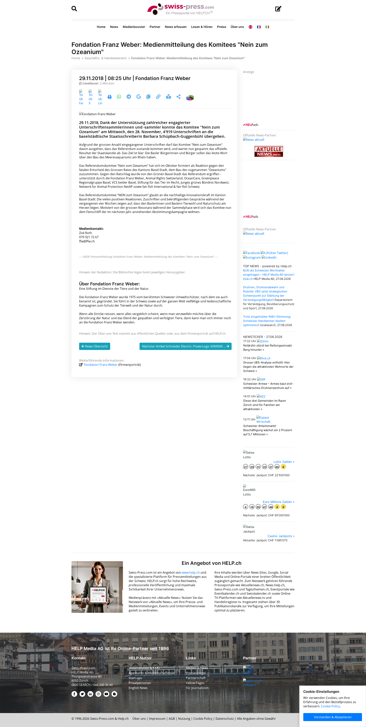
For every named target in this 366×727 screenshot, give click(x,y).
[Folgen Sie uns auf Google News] (139, 97)
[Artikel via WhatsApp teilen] (119, 97)
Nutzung (184, 718)
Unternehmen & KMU (144, 668)
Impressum (157, 718)
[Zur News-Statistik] (190, 97)
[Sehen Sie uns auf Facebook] (251, 252)
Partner (155, 27)
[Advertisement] (271, 98)
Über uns (237, 27)
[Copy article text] (148, 97)
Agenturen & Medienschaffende (151, 673)
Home (101, 27)
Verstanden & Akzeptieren (333, 717)
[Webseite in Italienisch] (267, 26)
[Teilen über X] (91, 97)
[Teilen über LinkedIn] (100, 97)
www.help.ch (191, 572)
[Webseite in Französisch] (259, 26)
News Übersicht (96, 346)
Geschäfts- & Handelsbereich (106, 58)
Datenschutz (225, 718)
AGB (172, 718)
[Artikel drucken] (110, 97)
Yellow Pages (195, 683)
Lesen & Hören (202, 27)
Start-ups (135, 678)
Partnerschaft (196, 678)
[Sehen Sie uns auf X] (274, 252)
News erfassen (176, 27)
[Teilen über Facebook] (81, 97)
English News (138, 688)
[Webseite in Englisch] (250, 26)
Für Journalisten (197, 688)
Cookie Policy (202, 718)
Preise (221, 27)
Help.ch (123, 718)
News (114, 27)
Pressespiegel (196, 673)
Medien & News (197, 668)
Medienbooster (134, 27)
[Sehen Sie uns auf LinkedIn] (269, 257)
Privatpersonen (140, 683)
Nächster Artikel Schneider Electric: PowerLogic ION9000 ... (184, 346)
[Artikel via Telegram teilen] (129, 97)
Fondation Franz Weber (100, 365)
